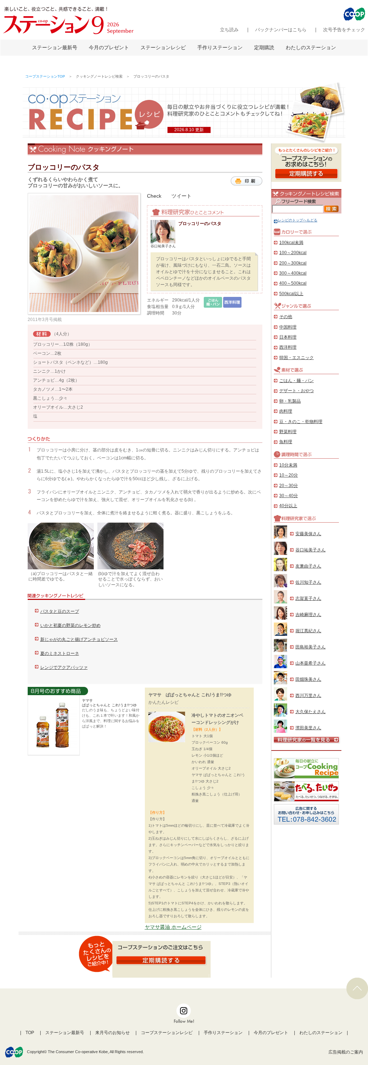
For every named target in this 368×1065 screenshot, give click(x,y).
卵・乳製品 (290, 401)
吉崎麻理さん (308, 614)
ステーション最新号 (54, 47)
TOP (30, 1032)
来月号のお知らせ (112, 1032)
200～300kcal (293, 263)
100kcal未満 (291, 242)
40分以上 (288, 505)
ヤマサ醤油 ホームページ (173, 927)
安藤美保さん (308, 533)
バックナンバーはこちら (281, 29)
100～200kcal (293, 252)
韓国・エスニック (296, 357)
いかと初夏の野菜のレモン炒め (70, 625)
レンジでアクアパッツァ (64, 667)
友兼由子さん (308, 566)
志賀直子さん (308, 598)
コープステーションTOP (45, 76)
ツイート (181, 196)
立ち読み (229, 29)
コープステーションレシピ (167, 1032)
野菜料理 (287, 431)
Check (154, 196)
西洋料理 (287, 347)
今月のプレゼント (109, 47)
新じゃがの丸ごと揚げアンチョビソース (79, 639)
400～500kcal (293, 283)
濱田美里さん (308, 727)
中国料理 (287, 327)
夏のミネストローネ (59, 653)
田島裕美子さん (310, 646)
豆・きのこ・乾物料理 (300, 421)
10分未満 (288, 465)
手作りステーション (220, 47)
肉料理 (285, 411)
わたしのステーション (311, 47)
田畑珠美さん (308, 679)
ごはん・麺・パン (296, 380)
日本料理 (287, 337)
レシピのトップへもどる (297, 220)
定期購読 (264, 47)
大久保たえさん (310, 711)
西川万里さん (308, 695)
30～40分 (288, 495)
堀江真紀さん (308, 630)
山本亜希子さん (310, 663)
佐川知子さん (308, 582)
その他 (285, 316)
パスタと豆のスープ (59, 611)
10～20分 (288, 475)
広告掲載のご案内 (345, 1052)
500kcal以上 (291, 293)
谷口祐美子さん (310, 549)
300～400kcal (293, 273)
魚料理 (285, 441)
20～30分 (288, 485)
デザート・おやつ (296, 390)
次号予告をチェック (344, 29)
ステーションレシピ (163, 47)
